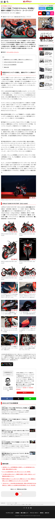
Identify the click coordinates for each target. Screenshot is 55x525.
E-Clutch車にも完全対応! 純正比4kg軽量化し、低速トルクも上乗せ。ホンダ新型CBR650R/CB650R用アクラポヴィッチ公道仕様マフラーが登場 (49, 77)
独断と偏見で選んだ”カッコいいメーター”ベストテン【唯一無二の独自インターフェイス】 (15, 454)
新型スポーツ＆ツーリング (8, 16)
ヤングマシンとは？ (10, 512)
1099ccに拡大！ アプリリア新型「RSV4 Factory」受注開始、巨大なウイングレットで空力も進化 (15, 408)
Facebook (31, 387)
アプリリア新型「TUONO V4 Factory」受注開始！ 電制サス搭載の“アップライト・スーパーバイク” (25, 504)
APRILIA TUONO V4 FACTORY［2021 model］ (13, 62)
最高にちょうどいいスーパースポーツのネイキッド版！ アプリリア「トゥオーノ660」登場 (15, 431)
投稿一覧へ (25, 392)
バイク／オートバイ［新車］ (12, 503)
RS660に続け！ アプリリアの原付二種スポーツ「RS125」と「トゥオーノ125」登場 (14, 420)
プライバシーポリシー (34, 512)
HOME (4, 503)
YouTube (24, 387)
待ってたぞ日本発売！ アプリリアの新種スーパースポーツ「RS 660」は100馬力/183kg (15, 442)
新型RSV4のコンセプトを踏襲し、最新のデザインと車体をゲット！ (18, 59)
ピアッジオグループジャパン (13, 52)
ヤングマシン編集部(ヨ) (15, 13)
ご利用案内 (17, 512)
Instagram (18, 389)
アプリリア (28, 16)
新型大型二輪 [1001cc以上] (19, 16)
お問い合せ (47, 512)
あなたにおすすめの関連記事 (9, 64)
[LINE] (30, 398)
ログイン (42, 8)
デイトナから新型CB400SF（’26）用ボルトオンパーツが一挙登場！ (16, 471)
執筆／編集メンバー (25, 512)
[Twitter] (18, 398)
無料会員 (49, 8)
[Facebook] (7, 398)
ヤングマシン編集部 (48, 56)
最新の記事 (6, 67)
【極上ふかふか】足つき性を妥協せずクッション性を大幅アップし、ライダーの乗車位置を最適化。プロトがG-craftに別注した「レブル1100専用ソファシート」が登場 (48, 69)
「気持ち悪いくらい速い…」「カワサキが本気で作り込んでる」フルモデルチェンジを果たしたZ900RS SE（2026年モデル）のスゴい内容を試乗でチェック (48, 84)
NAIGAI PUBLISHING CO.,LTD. (26, 515)
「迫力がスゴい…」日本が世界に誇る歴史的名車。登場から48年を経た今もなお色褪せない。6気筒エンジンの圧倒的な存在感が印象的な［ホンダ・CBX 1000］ (49, 53)
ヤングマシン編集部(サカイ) (48, 64)
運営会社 (41, 512)
